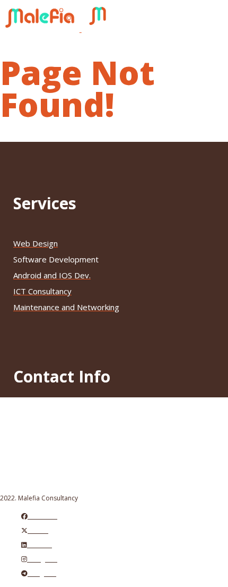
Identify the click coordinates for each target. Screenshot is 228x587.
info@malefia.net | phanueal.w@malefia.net (101, 432)
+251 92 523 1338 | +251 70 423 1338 (93, 416)
